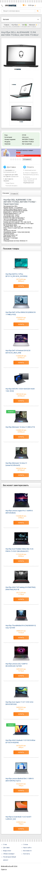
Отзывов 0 (27, 159)
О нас (5, 844)
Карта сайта (27, 847)
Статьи (25, 844)
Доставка (6, 847)
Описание (5, 193)
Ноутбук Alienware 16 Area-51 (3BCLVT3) (20, 427)
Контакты (26, 853)
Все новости (27, 850)
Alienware (25, 137)
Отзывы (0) (14, 193)
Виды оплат (7, 850)
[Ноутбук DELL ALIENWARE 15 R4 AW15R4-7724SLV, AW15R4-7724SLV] (21, 74)
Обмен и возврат (9, 853)
